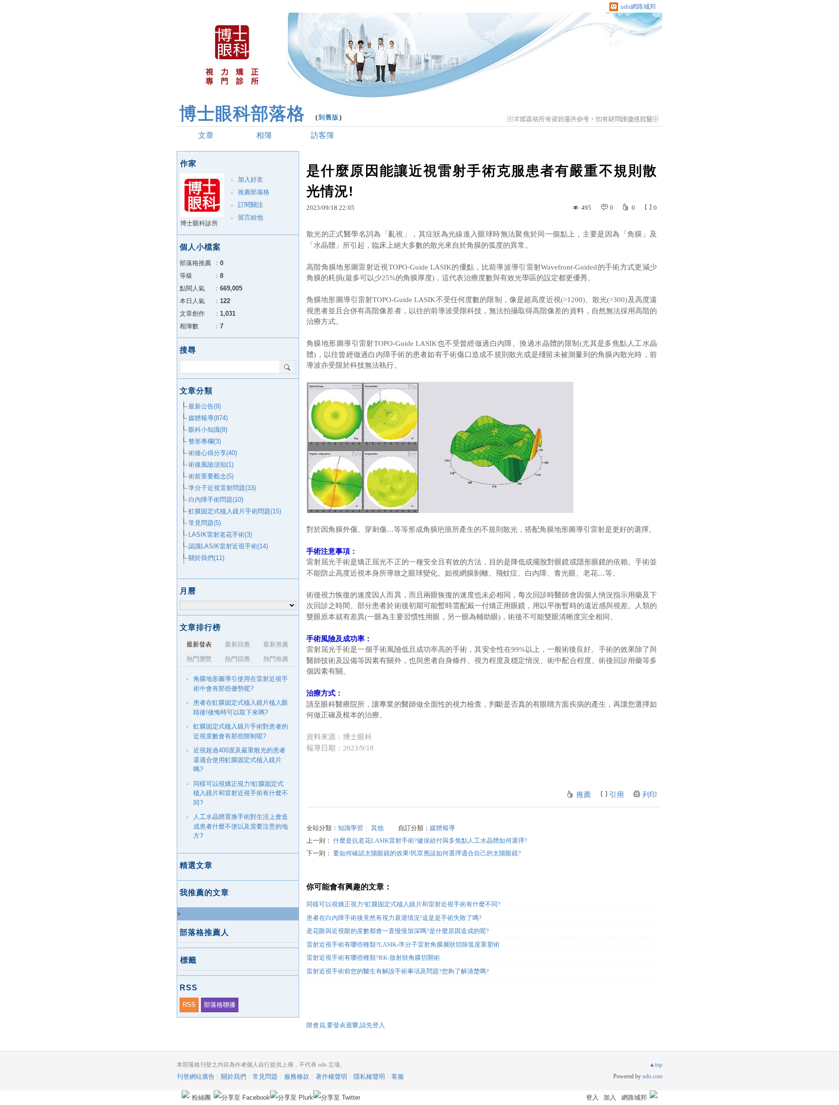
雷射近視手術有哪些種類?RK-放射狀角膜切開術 (373, 957)
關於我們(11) (206, 557)
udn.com (652, 1076)
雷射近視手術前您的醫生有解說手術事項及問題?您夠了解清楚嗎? (397, 971)
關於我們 (233, 1076)
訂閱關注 (250, 204)
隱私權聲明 (369, 1076)
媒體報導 (442, 828)
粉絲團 (201, 1097)
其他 (377, 828)
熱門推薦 (275, 659)
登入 (592, 1097)
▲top (655, 1064)
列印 (649, 795)
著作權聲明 (331, 1076)
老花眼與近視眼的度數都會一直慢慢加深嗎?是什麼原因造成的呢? (397, 931)
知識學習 (350, 828)
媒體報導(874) (208, 418)
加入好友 (250, 179)
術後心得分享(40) (212, 453)
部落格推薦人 (204, 932)
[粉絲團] (185, 1094)
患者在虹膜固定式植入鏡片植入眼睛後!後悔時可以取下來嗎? (240, 707)
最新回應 (237, 644)
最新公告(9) (204, 406)
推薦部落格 (253, 192)
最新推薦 (275, 644)
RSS (189, 1004)
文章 (206, 135)
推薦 (583, 795)
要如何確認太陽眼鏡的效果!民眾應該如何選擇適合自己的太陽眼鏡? (427, 853)
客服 (397, 1076)
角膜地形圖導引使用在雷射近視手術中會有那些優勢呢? (240, 683)
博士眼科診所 (199, 223)
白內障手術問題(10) (215, 499)
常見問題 (265, 1076)
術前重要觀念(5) (211, 476)
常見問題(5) (204, 523)
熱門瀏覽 (199, 659)
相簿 (264, 135)
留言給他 (250, 217)
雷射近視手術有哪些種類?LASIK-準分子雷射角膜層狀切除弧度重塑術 (403, 944)
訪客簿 (322, 135)
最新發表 (199, 644)
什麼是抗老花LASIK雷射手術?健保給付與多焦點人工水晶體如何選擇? (430, 840)
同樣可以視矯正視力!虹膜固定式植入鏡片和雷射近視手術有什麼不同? (403, 904)
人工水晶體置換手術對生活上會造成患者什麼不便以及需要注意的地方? (240, 826)
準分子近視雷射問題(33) (222, 488)
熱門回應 (237, 659)
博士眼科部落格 (242, 113)
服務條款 (296, 1076)
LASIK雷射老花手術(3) (220, 534)
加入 (610, 1097)
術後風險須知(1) (211, 464)
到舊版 (329, 117)
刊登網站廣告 (196, 1076)
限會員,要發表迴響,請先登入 (345, 1025)
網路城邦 (634, 1097)
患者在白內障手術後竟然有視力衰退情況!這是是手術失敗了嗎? (394, 917)
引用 (616, 795)
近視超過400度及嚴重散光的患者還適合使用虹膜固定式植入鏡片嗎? (239, 760)
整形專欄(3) (204, 441)
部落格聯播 (219, 1004)
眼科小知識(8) (207, 429)
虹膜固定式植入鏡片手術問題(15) (234, 511)
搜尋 (287, 367)
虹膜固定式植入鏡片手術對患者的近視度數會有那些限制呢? (240, 731)
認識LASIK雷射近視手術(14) (228, 546)
